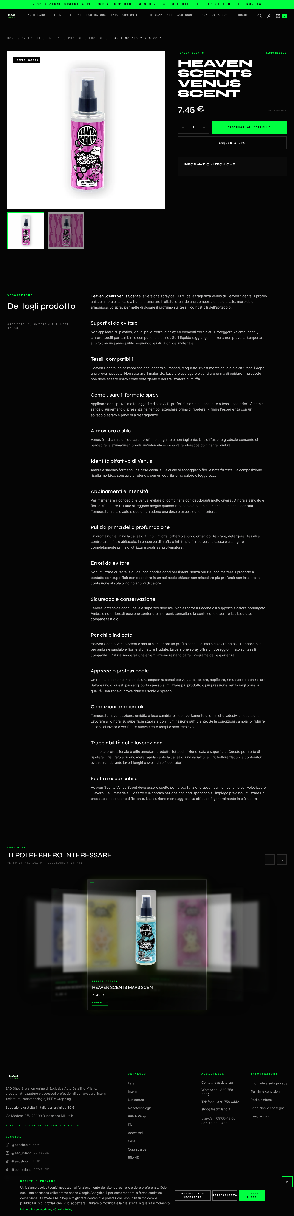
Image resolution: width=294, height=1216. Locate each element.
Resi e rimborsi (261, 1100)
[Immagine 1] (25, 230)
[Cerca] (259, 16)
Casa (203, 15)
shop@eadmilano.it (215, 1109)
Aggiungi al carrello (249, 127)
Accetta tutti (252, 1195)
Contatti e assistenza (217, 1082)
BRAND (243, 15)
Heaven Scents (191, 52)
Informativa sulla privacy (269, 1083)
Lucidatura (96, 15)
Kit (170, 15)
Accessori (186, 15)
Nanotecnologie (124, 15)
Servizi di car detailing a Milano (42, 1125)
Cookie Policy (63, 1209)
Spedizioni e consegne (268, 1108)
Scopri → (100, 1003)
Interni (75, 15)
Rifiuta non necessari (192, 1195)
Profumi (75, 38)
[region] (147, 945)
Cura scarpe (223, 15)
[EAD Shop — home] (12, 16)
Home (11, 38)
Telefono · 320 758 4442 (220, 1102)
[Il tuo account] (269, 16)
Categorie (31, 38)
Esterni (57, 15)
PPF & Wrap (152, 15)
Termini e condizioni (265, 1091)
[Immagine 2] (66, 230)
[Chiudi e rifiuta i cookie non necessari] (287, 1182)
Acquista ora (232, 143)
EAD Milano (35, 15)
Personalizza (224, 1195)
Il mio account (261, 1116)
